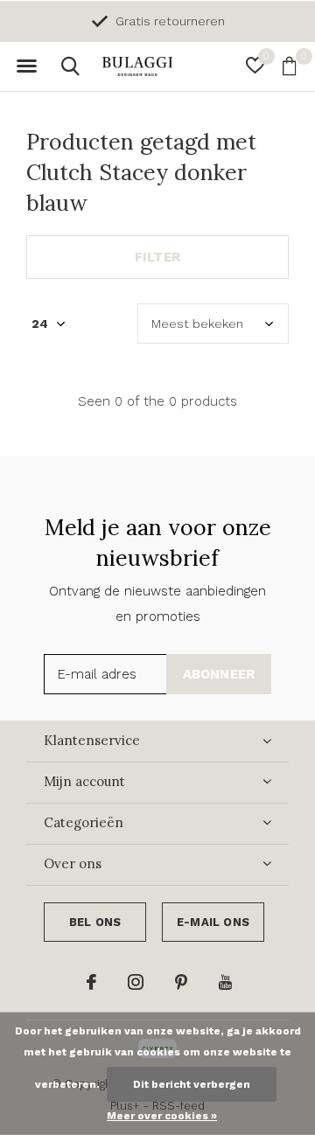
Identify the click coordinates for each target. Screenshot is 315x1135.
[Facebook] (91, 982)
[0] (289, 65)
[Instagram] (136, 982)
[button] (26, 66)
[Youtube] (225, 982)
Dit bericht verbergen (191, 1084)
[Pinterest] (181, 982)
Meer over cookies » (162, 1116)
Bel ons (95, 922)
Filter (157, 257)
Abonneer (219, 674)
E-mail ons (213, 922)
